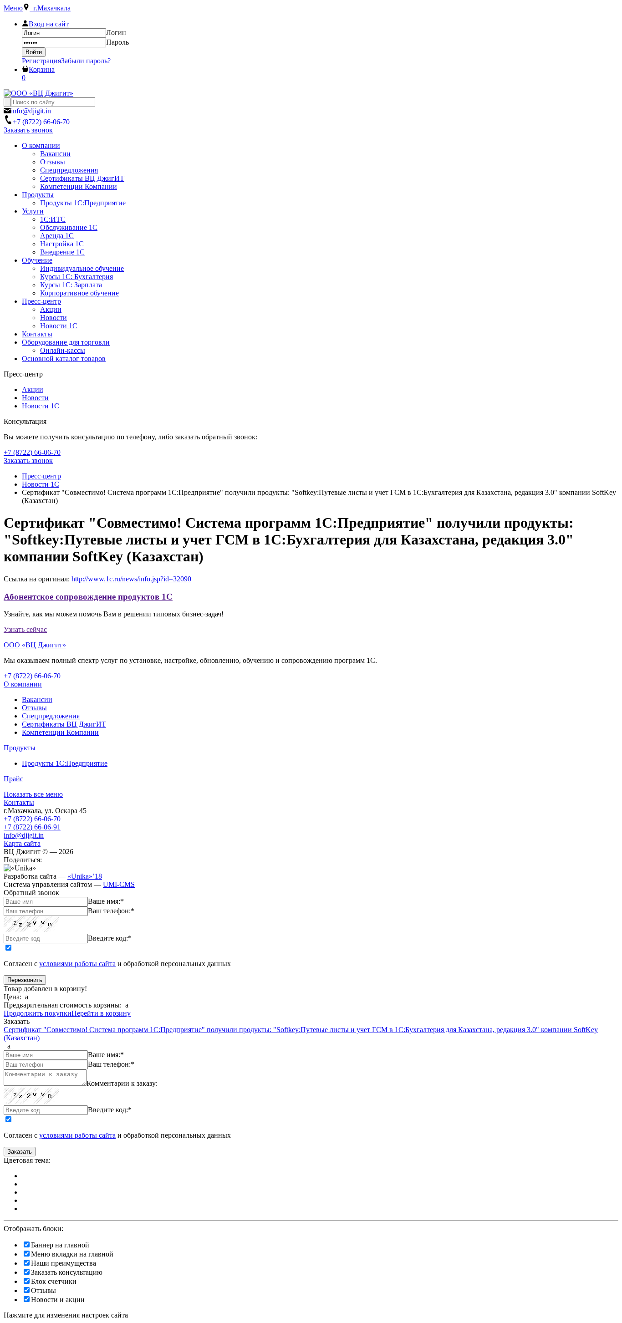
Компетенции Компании (60, 732)
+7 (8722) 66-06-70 (32, 819)
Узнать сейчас (25, 629)
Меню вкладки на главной (72, 1254)
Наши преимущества (63, 1263)
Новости (35, 398)
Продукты (20, 748)
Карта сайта (22, 843)
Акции (32, 389)
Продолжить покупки (37, 1013)
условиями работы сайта (77, 963)
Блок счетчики (53, 1281)
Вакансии (37, 699)
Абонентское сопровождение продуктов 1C (88, 596)
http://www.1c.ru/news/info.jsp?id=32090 (131, 579)
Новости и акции (58, 1299)
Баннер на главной (60, 1245)
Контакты (19, 802)
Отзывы (34, 708)
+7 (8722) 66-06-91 (32, 827)
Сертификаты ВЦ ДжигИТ (64, 724)
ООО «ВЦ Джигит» (35, 645)
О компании (23, 684)
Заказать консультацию (66, 1272)
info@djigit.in (24, 835)
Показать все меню (33, 794)
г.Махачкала (50, 8)
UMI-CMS (119, 884)
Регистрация (41, 61)
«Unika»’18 (84, 876)
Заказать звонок (28, 130)
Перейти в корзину (101, 1013)
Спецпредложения (51, 716)
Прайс (13, 779)
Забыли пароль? (86, 61)
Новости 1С (40, 406)
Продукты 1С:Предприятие (64, 763)
